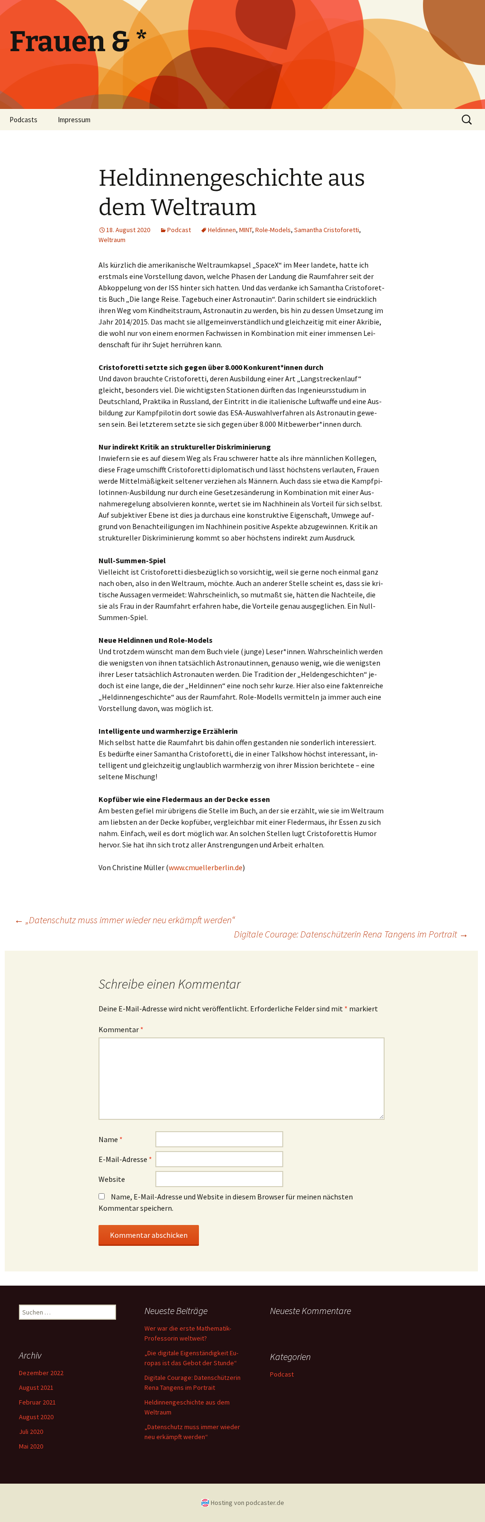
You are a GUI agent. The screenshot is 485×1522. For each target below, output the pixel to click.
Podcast (179, 229)
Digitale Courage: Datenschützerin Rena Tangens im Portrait (351, 934)
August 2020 (36, 1417)
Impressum (74, 119)
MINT (245, 229)
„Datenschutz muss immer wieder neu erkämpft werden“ (124, 920)
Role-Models (273, 229)
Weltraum (112, 239)
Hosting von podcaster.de (247, 1502)
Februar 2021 (37, 1402)
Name (111, 1139)
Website (112, 1179)
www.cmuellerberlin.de (205, 867)
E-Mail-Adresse (125, 1159)
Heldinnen (222, 229)
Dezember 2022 (41, 1373)
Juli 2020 (31, 1431)
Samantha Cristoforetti (326, 229)
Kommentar (121, 1029)
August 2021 (36, 1387)
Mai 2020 (31, 1446)
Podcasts (23, 119)
